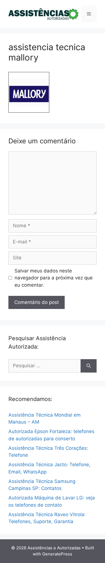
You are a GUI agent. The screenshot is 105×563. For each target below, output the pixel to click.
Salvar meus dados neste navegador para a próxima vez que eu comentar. (54, 278)
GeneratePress (57, 554)
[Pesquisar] (89, 366)
